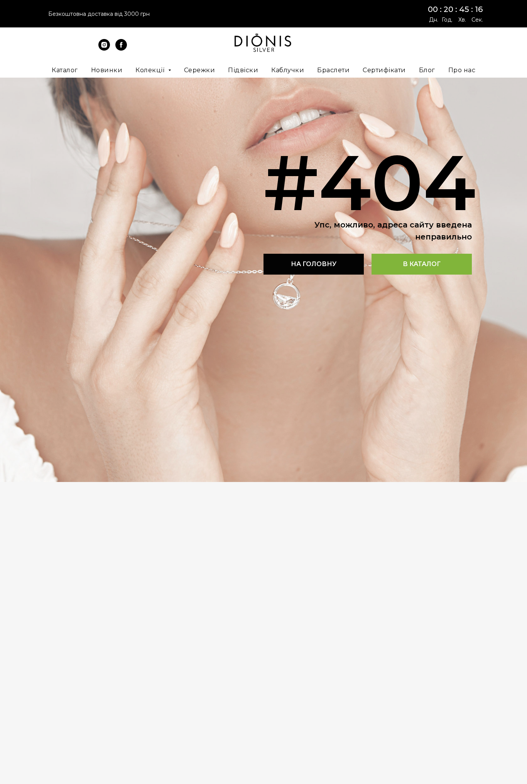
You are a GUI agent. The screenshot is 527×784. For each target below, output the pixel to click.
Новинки (107, 70)
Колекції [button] (150, 70)
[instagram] (104, 48)
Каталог (65, 70)
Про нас (462, 70)
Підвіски (243, 70)
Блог (427, 70)
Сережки (199, 70)
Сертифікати (384, 70)
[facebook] (121, 48)
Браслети (333, 70)
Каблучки (287, 70)
